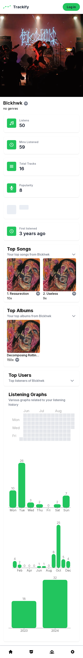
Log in (71, 7)
